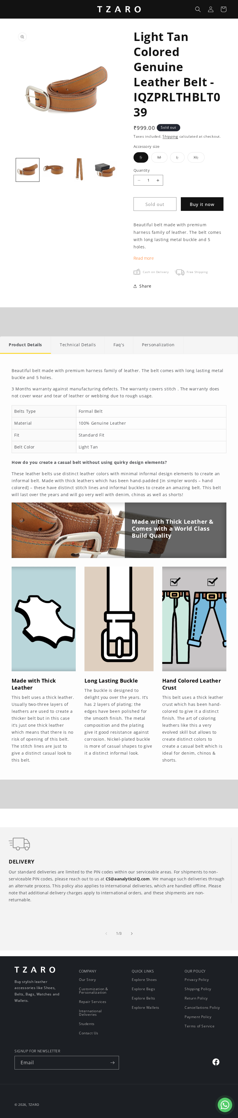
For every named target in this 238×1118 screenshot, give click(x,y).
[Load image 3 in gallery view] (79, 170)
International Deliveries (90, 1012)
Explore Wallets (145, 1007)
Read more (144, 258)
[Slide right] (131, 933)
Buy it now (202, 204)
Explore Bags (143, 988)
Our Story (87, 980)
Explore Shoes (144, 980)
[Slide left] (106, 933)
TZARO (34, 1104)
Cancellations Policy (202, 1007)
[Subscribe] (112, 1062)
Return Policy (196, 998)
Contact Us (88, 1033)
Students (87, 1023)
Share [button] (145, 286)
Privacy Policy (197, 980)
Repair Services (93, 1001)
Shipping (170, 136)
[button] (198, 9)
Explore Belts (143, 998)
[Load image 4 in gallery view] (105, 170)
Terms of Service (200, 1026)
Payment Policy (198, 1016)
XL (199, 158)
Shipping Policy (198, 988)
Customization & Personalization (93, 990)
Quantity (142, 170)
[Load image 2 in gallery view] (53, 170)
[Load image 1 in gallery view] (27, 170)
